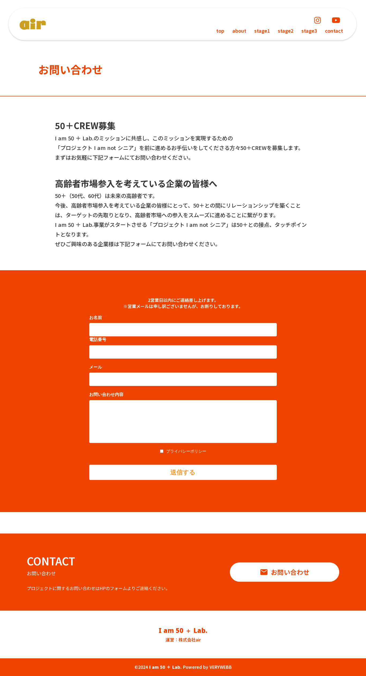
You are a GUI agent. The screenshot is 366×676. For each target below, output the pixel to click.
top (220, 30)
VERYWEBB (221, 667)
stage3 (309, 30)
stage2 (285, 30)
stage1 (262, 30)
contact (334, 30)
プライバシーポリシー (186, 451)
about (239, 30)
